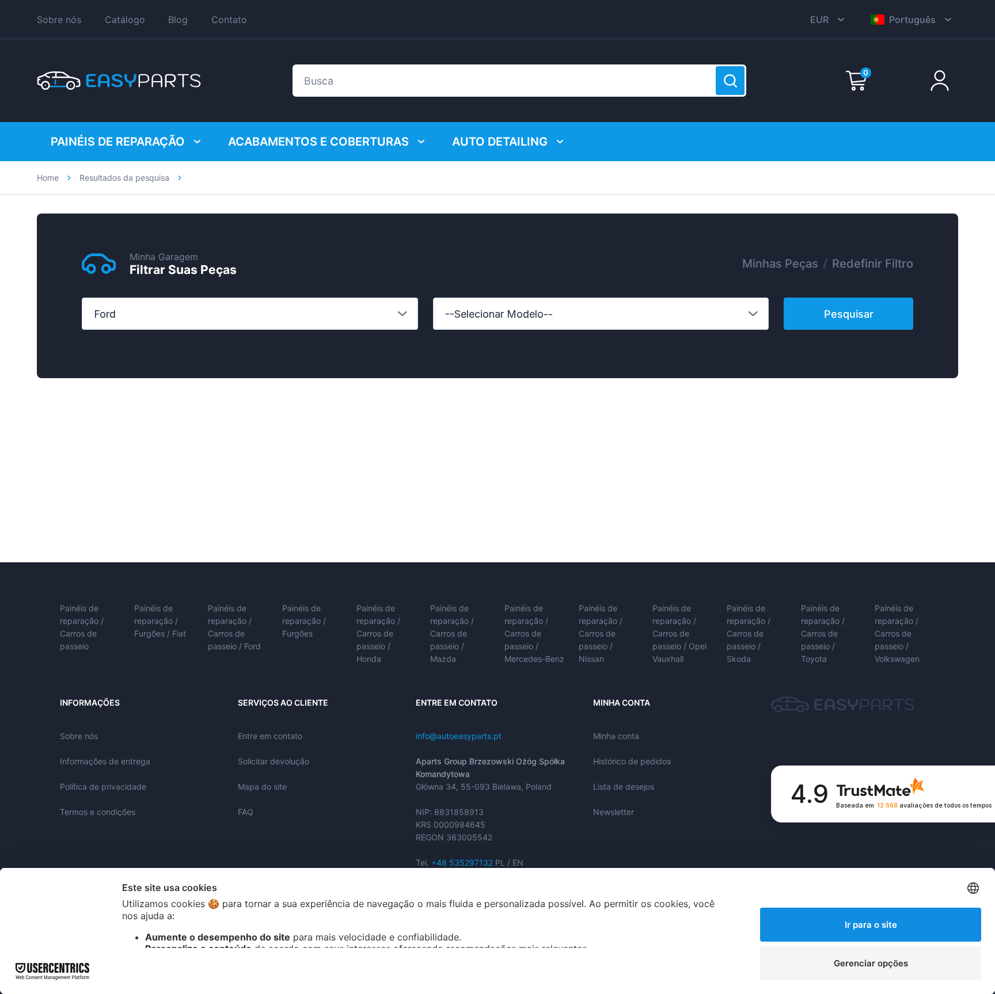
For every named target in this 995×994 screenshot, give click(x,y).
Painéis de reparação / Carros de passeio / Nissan (600, 633)
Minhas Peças (780, 264)
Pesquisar (849, 314)
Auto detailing (500, 141)
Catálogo (125, 19)
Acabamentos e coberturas (318, 141)
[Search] (730, 80)
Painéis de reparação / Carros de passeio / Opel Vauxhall (679, 633)
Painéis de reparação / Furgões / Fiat (160, 620)
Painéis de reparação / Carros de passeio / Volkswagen (897, 633)
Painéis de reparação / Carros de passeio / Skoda (748, 633)
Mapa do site (262, 786)
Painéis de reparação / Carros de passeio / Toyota (823, 633)
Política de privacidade (103, 786)
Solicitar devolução (273, 761)
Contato (229, 19)
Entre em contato (270, 736)
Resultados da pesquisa (124, 177)
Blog (178, 19)
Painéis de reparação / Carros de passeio (82, 627)
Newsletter (613, 812)
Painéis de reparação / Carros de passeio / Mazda (452, 633)
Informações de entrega (105, 761)
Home (48, 177)
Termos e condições (97, 812)
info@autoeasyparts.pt (459, 736)
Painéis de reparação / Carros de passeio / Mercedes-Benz (534, 633)
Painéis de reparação (118, 141)
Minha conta (616, 736)
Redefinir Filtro (872, 264)
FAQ (245, 812)
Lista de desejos (623, 786)
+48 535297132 (462, 862)
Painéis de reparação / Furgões (304, 620)
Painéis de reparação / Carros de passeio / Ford (234, 627)
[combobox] (250, 314)
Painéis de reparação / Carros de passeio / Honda (378, 633)
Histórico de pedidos (632, 761)
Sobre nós (59, 19)
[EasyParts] (119, 80)
